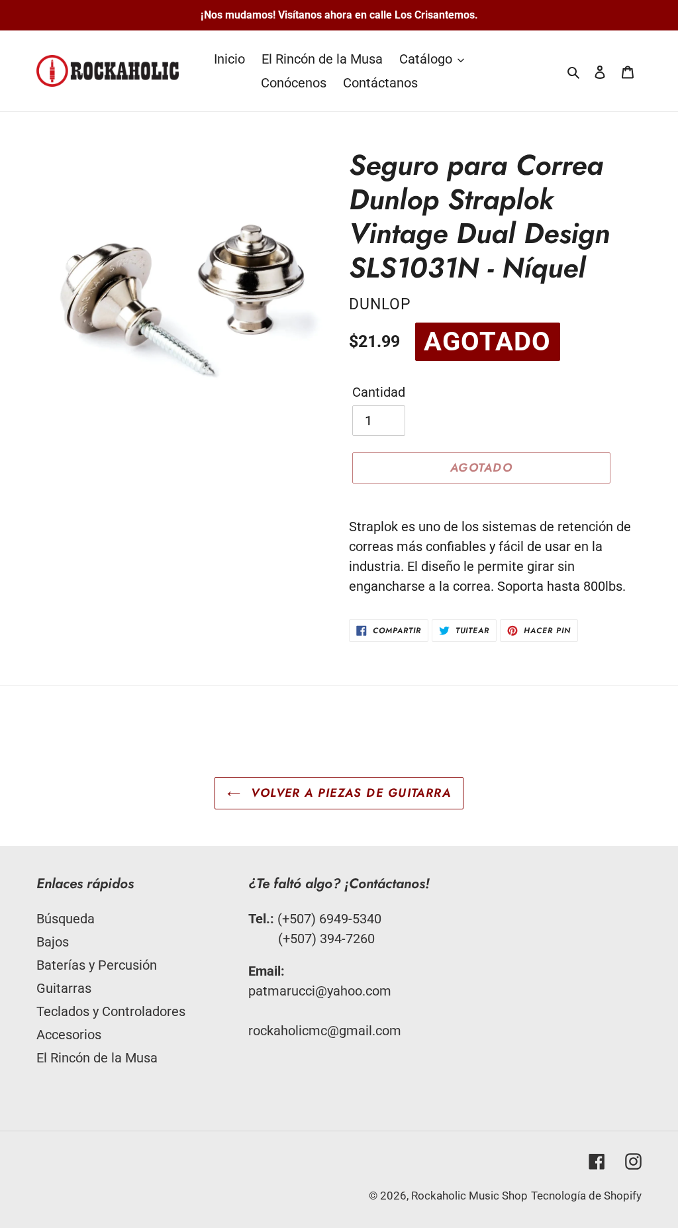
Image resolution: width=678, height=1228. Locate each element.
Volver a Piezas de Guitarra (349, 792)
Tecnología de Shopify (586, 1195)
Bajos (52, 942)
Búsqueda (65, 919)
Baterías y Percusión (96, 965)
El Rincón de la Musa (97, 1058)
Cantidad (378, 392)
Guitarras (63, 988)
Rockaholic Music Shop (469, 1195)
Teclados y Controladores (110, 1011)
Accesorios (68, 1035)
